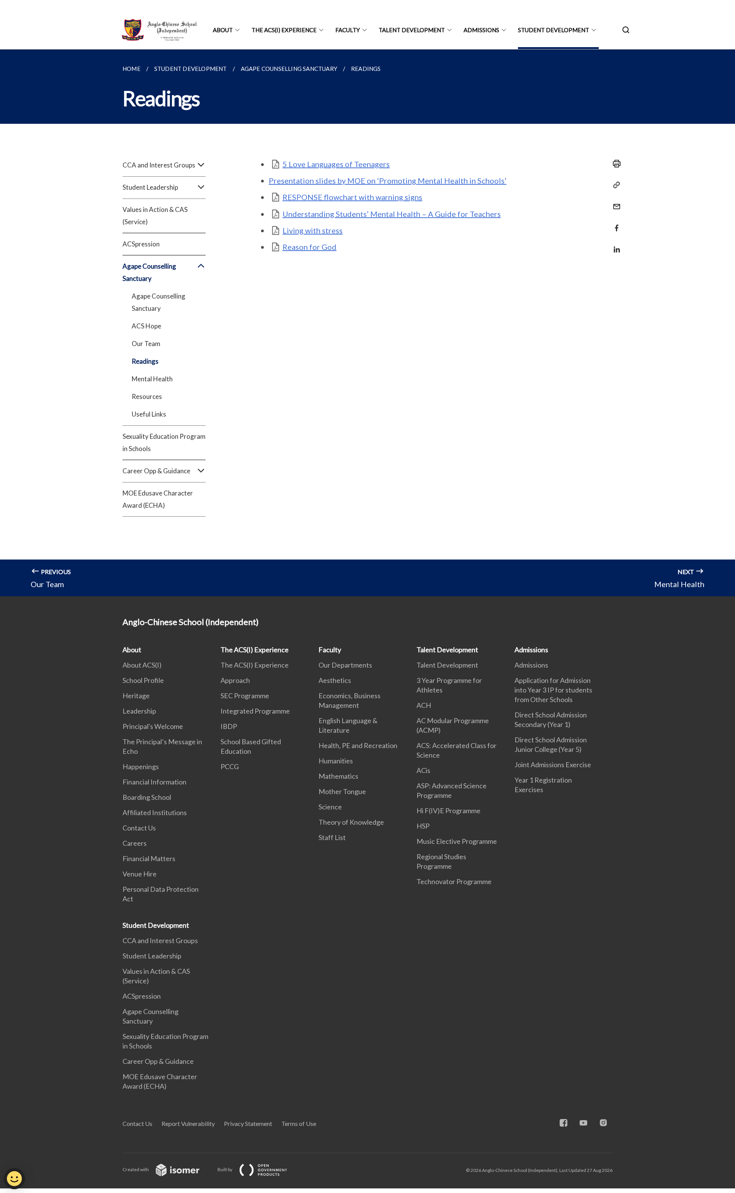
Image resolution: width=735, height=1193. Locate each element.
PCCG (229, 766)
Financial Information (154, 782)
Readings (145, 361)
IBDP (228, 726)
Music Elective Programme (456, 841)
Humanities (335, 760)
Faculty (347, 29)
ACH (423, 705)
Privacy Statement (248, 1123)
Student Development (553, 29)
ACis (423, 770)
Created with (136, 1169)
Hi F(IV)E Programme (448, 810)
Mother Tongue (342, 791)
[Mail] (614, 201)
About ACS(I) (142, 665)
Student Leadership (151, 956)
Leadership (139, 711)
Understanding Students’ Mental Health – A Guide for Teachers (392, 213)
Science (330, 806)
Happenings (140, 766)
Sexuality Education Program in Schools (164, 442)
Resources (147, 396)
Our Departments (345, 665)
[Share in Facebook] (614, 223)
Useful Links (149, 414)
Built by (225, 1169)
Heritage (136, 695)
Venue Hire (139, 874)
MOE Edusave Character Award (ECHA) (157, 499)
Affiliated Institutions (154, 812)
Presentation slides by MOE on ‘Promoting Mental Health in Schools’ (387, 180)
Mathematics (338, 776)
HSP (423, 826)
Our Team (146, 344)
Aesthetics (334, 680)
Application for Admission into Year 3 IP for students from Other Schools (553, 690)
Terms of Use (298, 1123)
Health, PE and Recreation (357, 745)
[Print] (614, 163)
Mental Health (152, 379)
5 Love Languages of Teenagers (336, 164)
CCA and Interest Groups (160, 940)
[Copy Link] (614, 185)
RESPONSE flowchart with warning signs (352, 197)
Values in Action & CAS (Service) (155, 215)
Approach (235, 680)
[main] (367, 322)
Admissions (481, 29)
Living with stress (313, 230)
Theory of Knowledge (351, 822)
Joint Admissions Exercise (552, 764)
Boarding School (146, 797)
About (223, 29)
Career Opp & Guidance (158, 1061)
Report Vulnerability (188, 1123)
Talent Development (412, 29)
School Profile (143, 680)
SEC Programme (244, 695)
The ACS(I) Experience (284, 29)
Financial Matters (148, 858)
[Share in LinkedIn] (614, 244)
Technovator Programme (454, 881)
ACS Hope (146, 326)
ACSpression (141, 244)
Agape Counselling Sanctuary (158, 302)
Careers (134, 843)
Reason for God (309, 246)
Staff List (332, 837)
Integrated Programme (255, 711)
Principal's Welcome (152, 726)
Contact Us (139, 828)
